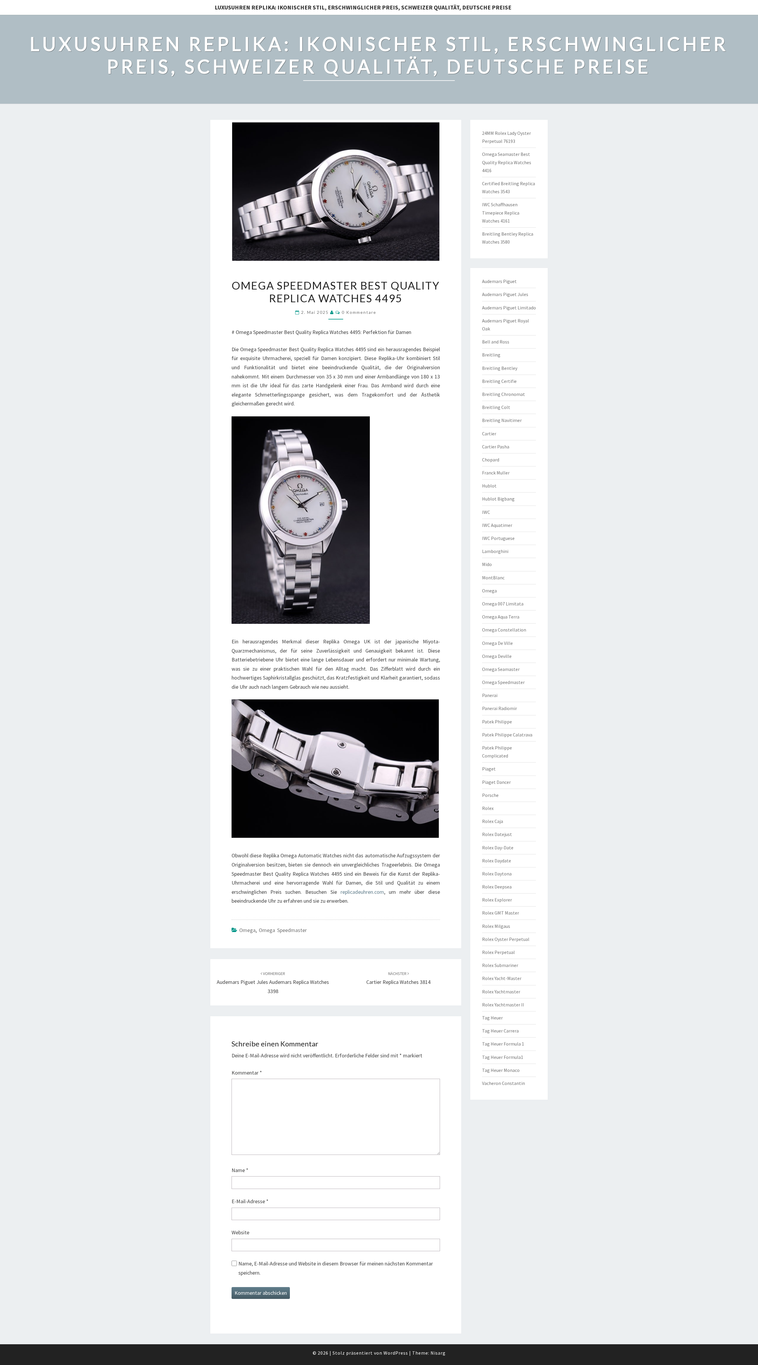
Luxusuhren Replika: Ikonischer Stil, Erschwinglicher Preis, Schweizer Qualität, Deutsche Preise (363, 7)
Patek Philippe (497, 722)
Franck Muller (496, 473)
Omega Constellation (504, 630)
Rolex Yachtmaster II (503, 1005)
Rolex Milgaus (496, 926)
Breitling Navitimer (502, 420)
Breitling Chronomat (503, 394)
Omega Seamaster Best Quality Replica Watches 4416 (506, 162)
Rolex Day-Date (497, 848)
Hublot (489, 486)
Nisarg (438, 1353)
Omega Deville (497, 656)
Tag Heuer (492, 1018)
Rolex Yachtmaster (501, 992)
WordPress (395, 1353)
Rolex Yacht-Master (501, 978)
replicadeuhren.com (362, 891)
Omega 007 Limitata (502, 604)
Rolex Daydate (496, 861)
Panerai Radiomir (499, 708)
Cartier (489, 434)
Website (240, 1232)
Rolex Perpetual (498, 952)
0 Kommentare (359, 312)
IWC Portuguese (498, 538)
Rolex (488, 808)
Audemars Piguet (499, 281)
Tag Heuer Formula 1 (503, 1044)
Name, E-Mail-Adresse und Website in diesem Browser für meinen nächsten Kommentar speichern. (335, 1268)
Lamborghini (495, 551)
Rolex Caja (492, 821)
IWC (486, 512)
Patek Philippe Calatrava (507, 735)
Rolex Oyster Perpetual (505, 939)
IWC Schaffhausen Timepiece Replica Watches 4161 (500, 212)
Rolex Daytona (497, 874)
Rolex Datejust (497, 834)
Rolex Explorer (497, 900)
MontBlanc (493, 578)
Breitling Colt (496, 407)
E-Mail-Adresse (250, 1201)
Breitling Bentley (499, 368)
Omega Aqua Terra (500, 617)
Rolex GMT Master (500, 913)
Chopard (490, 460)
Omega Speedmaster (283, 930)
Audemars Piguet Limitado (509, 308)
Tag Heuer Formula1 (502, 1057)
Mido (487, 564)
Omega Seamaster (501, 669)
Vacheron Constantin (503, 1083)
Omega (247, 930)
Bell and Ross (495, 342)
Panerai (489, 695)
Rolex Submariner (500, 965)
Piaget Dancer (496, 782)
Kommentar (247, 1072)
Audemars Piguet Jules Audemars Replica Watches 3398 (273, 983)
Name (240, 1170)
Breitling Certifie (499, 381)
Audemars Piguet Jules (505, 294)
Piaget (489, 769)
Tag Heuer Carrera (500, 1031)
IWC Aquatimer (497, 525)
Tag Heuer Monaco (501, 1070)
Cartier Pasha (495, 447)
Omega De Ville (497, 643)
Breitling (491, 355)
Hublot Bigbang (498, 499)
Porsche (490, 795)
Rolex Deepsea (497, 887)
